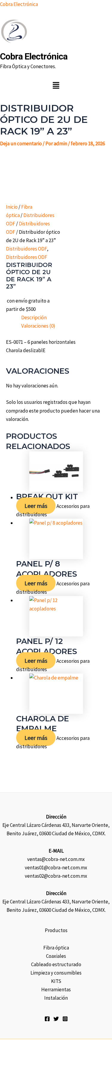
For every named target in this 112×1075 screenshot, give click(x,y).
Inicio (12, 207)
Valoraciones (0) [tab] (38, 326)
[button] (56, 85)
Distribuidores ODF (26, 248)
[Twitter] (56, 1018)
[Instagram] (65, 1018)
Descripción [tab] (34, 317)
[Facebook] (47, 1018)
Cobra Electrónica (19, 4)
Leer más (35, 505)
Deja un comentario (21, 143)
